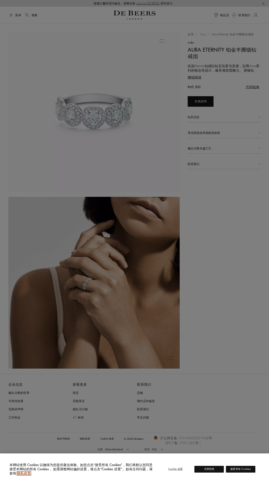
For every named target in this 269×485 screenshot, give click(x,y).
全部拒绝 (209, 469)
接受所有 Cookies (240, 469)
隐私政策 (24, 473)
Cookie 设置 (175, 469)
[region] (134, 469)
